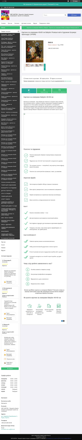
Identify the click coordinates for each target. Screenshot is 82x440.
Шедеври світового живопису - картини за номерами (9, 119)
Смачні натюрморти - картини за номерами (9, 93)
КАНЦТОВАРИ (5, 231)
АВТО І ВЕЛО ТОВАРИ (7, 217)
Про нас (10, 23)
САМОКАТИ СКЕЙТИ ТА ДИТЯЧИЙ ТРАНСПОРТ (7, 202)
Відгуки (35, 23)
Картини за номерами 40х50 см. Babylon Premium (8, 179)
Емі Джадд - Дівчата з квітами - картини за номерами (9, 43)
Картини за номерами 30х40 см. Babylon (8, 163)
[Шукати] (65, 15)
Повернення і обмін (44, 23)
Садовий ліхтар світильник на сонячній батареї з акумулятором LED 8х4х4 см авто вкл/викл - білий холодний (10, 304)
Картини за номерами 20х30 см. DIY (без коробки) (8, 135)
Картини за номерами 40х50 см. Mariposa (8, 159)
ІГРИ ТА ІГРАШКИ (6, 193)
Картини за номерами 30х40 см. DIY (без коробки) (8, 139)
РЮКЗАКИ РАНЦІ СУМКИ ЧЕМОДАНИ (7, 221)
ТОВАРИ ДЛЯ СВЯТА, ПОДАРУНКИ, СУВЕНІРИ (7, 235)
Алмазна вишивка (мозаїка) (8, 182)
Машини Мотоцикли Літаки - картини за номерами (8, 109)
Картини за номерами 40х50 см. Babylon (37, 27)
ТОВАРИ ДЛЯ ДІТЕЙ (6, 196)
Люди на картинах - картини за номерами (9, 97)
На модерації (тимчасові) (7, 238)
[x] (63, 321)
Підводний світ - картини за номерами (8, 85)
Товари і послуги (5, 31)
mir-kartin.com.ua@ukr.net (8, 429)
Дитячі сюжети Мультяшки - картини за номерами (8, 127)
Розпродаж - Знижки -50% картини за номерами (8, 35)
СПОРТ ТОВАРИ (5, 199)
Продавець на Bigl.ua (41, 437)
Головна (3, 23)
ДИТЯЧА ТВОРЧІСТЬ (6, 190)
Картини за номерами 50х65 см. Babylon (8, 171)
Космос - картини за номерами (9, 112)
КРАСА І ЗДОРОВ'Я (6, 224)
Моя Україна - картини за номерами (7, 58)
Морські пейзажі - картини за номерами (8, 70)
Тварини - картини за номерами (6, 74)
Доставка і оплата (26, 23)
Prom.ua (49, 435)
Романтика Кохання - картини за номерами (9, 101)
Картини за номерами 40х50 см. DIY (8, 151)
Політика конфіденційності (65, 438)
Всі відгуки (10, 368)
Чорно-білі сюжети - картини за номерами (8, 50)
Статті (3, 245)
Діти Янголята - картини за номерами (8, 123)
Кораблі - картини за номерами (6, 105)
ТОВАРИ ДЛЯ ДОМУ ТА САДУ (9, 206)
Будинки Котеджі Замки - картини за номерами (7, 62)
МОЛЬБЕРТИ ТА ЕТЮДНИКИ (8, 188)
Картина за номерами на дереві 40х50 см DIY (7, 131)
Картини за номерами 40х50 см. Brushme (8, 155)
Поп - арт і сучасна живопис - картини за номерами (9, 46)
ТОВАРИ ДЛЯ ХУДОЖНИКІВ (8, 185)
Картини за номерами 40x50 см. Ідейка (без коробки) (8, 147)
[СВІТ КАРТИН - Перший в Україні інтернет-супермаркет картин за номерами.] (5, 15)
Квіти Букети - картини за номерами (7, 89)
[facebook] (62, 321)
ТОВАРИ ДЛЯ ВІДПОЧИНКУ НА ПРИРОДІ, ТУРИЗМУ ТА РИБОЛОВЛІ (8, 210)
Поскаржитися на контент (52, 438)
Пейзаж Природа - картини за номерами (9, 66)
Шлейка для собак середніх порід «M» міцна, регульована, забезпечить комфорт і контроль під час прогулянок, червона (10, 341)
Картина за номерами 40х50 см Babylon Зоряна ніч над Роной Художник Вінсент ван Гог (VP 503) (10, 273)
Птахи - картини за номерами (9, 81)
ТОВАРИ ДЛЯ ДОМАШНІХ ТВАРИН (8, 228)
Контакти (17, 23)
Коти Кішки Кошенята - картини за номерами (7, 78)
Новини (3, 247)
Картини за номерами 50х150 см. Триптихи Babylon (9, 175)
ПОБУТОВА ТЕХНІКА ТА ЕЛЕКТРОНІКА (7, 214)
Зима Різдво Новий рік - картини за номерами (7, 39)
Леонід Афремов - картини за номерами (9, 115)
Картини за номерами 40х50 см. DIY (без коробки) (8, 143)
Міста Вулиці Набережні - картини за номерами (7, 54)
